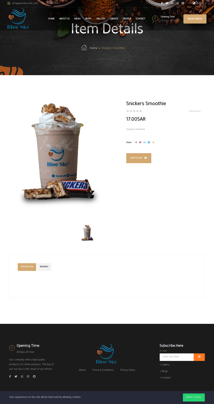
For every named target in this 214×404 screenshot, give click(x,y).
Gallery (100, 19)
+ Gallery (164, 365)
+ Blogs (164, 371)
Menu (77, 19)
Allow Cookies (193, 397)
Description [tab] (27, 267)
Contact (140, 19)
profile (127, 19)
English (200, 3)
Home (51, 19)
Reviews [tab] (44, 267)
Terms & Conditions (103, 370)
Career (114, 19)
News (88, 19)
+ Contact (165, 378)
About (82, 370)
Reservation (195, 19)
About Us (64, 19)
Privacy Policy (127, 370)
